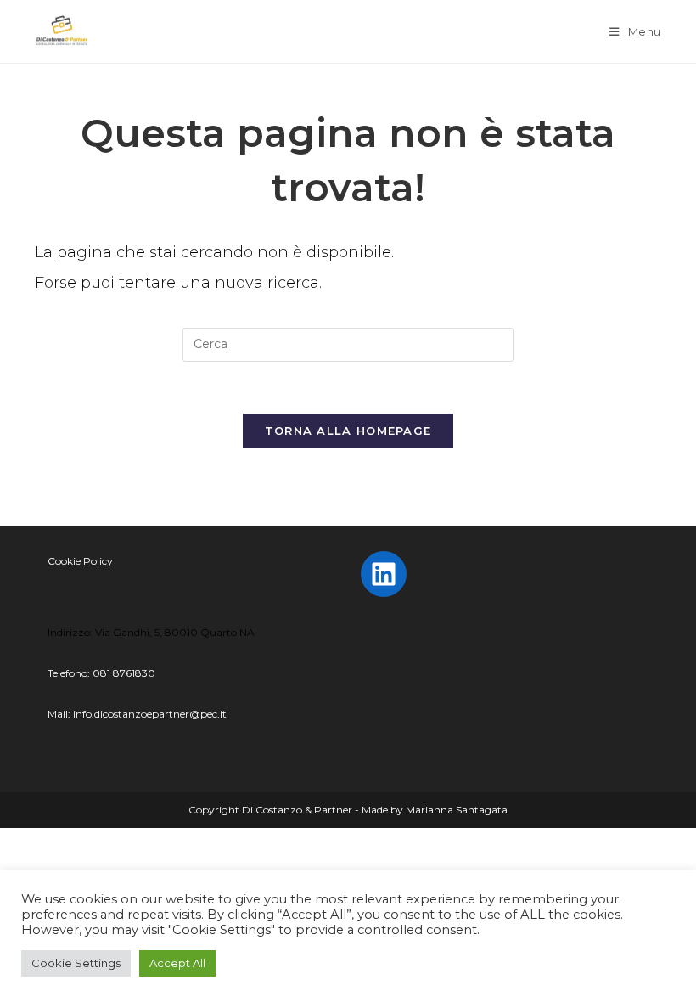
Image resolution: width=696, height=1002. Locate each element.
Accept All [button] (177, 963)
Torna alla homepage (348, 430)
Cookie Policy (80, 560)
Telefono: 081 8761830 (101, 673)
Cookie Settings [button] (76, 963)
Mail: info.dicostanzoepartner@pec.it (137, 713)
